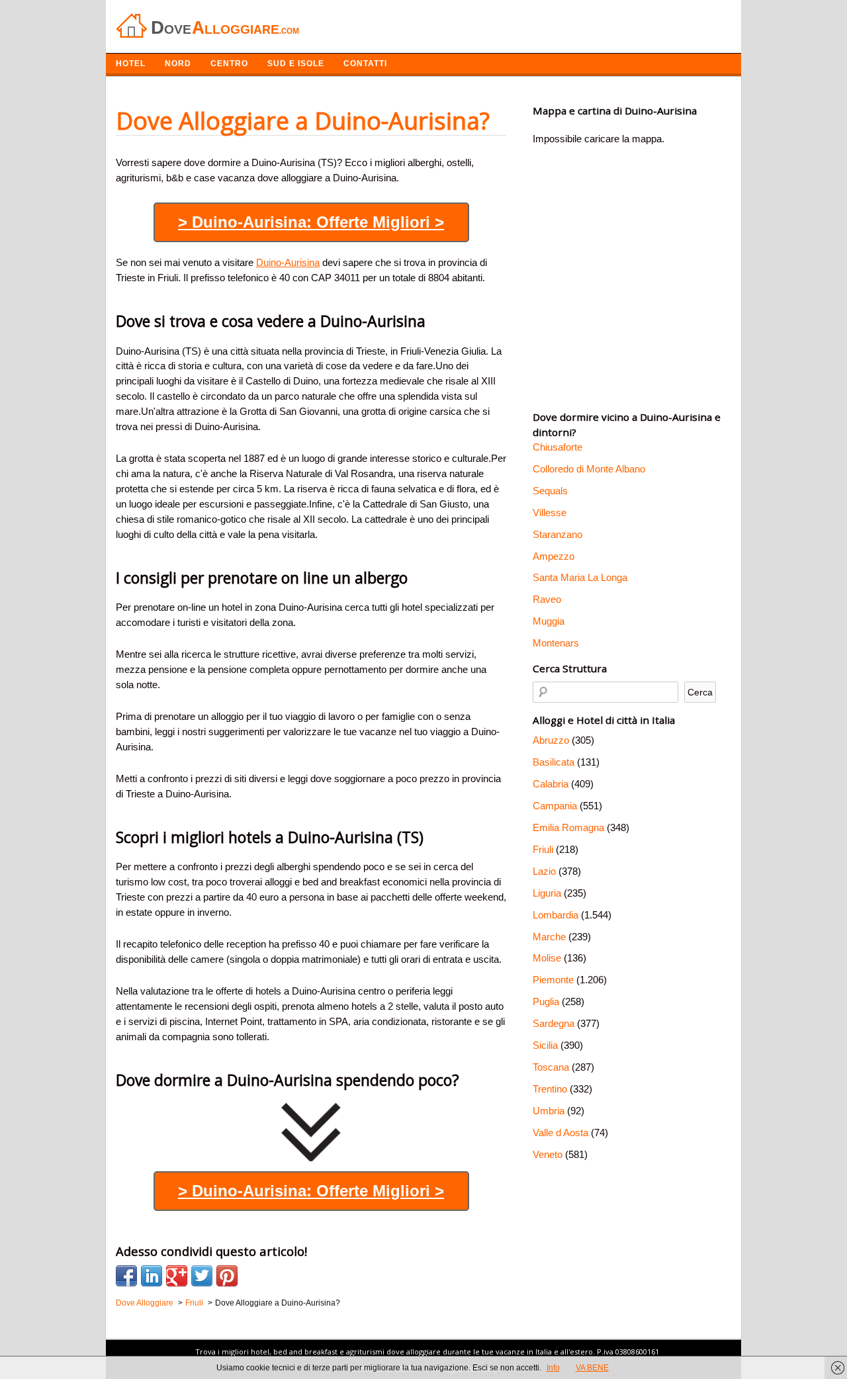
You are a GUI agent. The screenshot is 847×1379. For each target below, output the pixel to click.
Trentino (550, 1088)
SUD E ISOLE (295, 63)
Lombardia (555, 914)
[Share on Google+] (176, 1275)
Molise (547, 957)
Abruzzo (551, 740)
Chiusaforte (557, 447)
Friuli (543, 849)
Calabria (550, 783)
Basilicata (553, 762)
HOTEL (131, 63)
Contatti (365, 63)
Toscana (551, 1067)
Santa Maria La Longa (580, 577)
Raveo (547, 599)
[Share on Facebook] (126, 1275)
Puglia (546, 1001)
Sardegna (553, 1023)
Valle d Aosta (560, 1132)
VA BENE (592, 1367)
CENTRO (229, 63)
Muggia (548, 621)
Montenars (556, 642)
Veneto (547, 1154)
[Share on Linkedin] (151, 1275)
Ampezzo (553, 556)
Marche (549, 936)
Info (553, 1367)
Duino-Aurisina (288, 262)
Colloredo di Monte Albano (589, 468)
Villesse (549, 512)
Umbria (548, 1110)
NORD (178, 63)
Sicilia (545, 1045)
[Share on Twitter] (201, 1275)
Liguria (547, 893)
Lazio (544, 871)
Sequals (550, 490)
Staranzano (557, 534)
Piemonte (553, 979)
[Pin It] (227, 1275)
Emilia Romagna (568, 827)
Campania (555, 805)
